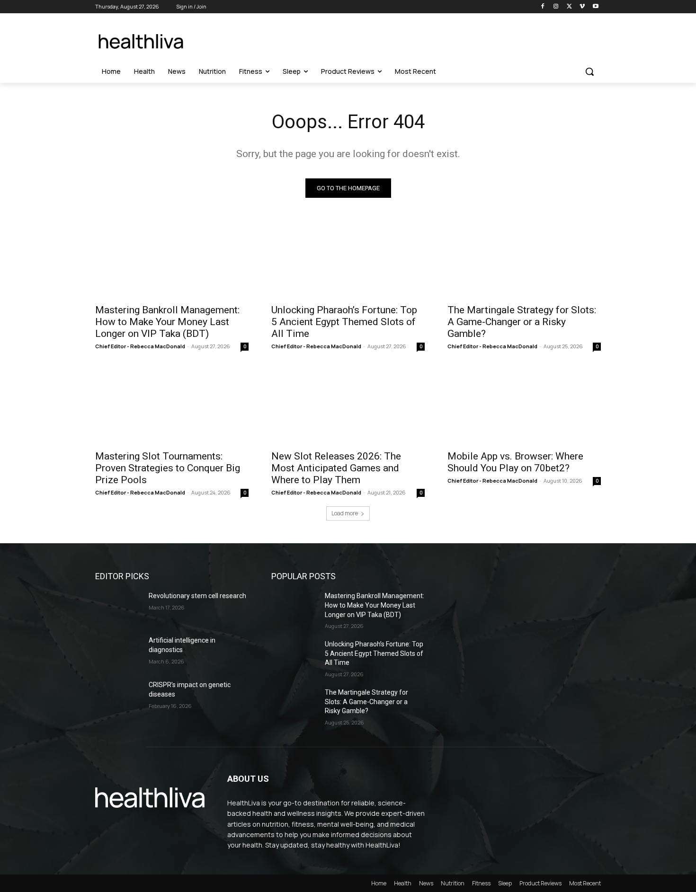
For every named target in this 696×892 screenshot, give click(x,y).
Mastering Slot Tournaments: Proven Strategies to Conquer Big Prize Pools (167, 468)
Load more (344, 513)
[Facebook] (542, 6)
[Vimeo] (582, 6)
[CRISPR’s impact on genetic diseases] (118, 696)
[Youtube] (595, 6)
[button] (589, 71)
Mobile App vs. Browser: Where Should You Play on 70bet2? (515, 462)
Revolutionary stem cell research (197, 596)
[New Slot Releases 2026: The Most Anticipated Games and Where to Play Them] (348, 406)
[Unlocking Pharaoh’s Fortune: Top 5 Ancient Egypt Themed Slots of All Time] (348, 259)
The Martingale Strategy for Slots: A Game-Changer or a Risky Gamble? (521, 321)
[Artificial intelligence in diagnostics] (118, 652)
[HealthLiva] (142, 41)
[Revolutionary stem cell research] (118, 608)
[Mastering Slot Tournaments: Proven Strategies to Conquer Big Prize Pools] (172, 406)
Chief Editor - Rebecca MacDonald (140, 346)
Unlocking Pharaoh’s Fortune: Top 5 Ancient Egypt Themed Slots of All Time (344, 321)
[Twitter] (569, 6)
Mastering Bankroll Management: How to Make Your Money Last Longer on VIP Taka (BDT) (167, 321)
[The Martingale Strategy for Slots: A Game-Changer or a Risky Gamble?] (524, 259)
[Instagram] (556, 6)
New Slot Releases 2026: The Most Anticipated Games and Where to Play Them (336, 468)
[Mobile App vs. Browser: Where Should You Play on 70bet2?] (524, 406)
